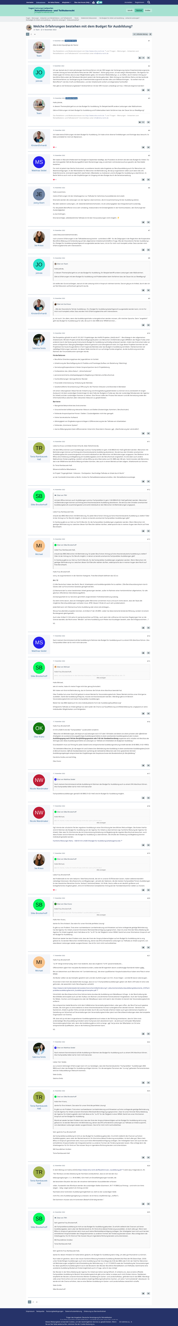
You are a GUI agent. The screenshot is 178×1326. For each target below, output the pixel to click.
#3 (149, 98)
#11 (148, 441)
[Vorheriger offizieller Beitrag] (143, 122)
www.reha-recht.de (111, 1320)
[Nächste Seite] (34, 34)
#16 (148, 722)
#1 (149, 41)
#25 (148, 1212)
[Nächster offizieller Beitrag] (143, 57)
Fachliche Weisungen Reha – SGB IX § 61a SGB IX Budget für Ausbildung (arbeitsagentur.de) (86, 841)
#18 (148, 806)
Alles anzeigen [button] (101, 678)
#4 (149, 130)
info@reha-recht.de (101, 53)
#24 (148, 1166)
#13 (148, 539)
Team (38, 30)
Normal (139, 10)
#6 (149, 188)
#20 (148, 898)
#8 (149, 258)
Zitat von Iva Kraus (64, 304)
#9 (149, 298)
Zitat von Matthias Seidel (66, 779)
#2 (149, 66)
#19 (148, 853)
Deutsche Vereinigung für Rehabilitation (97, 1317)
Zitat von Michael (63, 667)
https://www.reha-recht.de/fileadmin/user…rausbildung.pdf (100, 1170)
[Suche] (149, 2)
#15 (148, 661)
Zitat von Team (62, 264)
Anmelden (128, 2)
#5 (149, 155)
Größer (147, 10)
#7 (149, 230)
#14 (148, 636)
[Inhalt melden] (139, 57)
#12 (148, 489)
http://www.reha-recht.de (94, 51)
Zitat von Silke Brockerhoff (66, 545)
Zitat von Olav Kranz (64, 904)
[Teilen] (150, 34)
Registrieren (139, 2)
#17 (148, 773)
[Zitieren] (148, 57)
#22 (148, 1042)
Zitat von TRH (62, 495)
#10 (148, 333)
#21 (148, 956)
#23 (148, 1091)
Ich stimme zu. (125, 1322)
